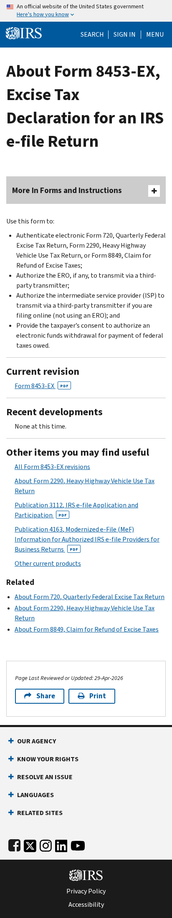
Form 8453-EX (41, 385)
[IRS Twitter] (30, 844)
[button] (125, 34)
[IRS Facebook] (14, 844)
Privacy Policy (86, 891)
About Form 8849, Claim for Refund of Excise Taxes (87, 629)
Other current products (48, 563)
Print (97, 696)
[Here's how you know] (86, 11)
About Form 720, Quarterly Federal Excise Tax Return (89, 596)
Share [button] (45, 696)
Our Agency (36, 741)
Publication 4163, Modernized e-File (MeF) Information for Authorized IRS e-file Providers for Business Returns (87, 539)
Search (92, 34)
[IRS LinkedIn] (61, 844)
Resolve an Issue (45, 777)
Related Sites (40, 812)
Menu (155, 34)
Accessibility (86, 904)
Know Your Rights (47, 759)
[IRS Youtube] (78, 844)
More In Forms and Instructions (67, 190)
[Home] (24, 32)
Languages (35, 794)
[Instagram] (46, 844)
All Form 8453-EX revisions (52, 466)
